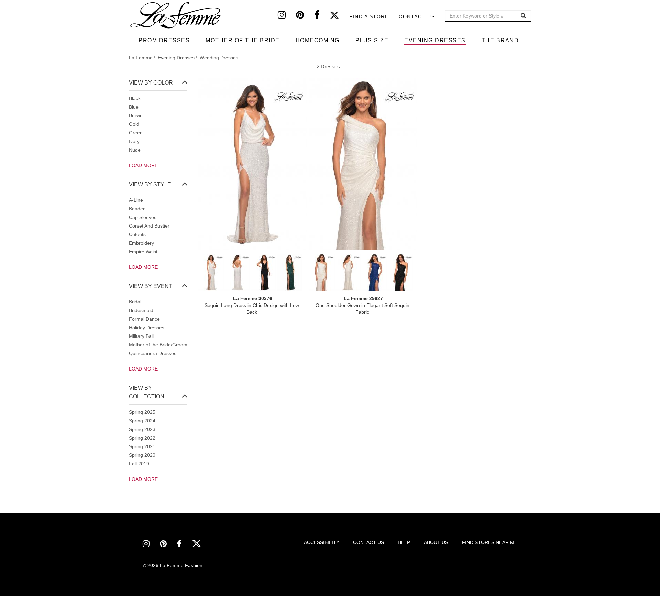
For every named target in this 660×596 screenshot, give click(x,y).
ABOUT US (436, 542)
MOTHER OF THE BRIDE (243, 40)
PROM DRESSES (164, 40)
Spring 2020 (142, 455)
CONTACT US (368, 542)
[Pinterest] (305, 16)
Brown (136, 115)
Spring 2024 (142, 420)
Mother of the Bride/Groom (158, 344)
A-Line (136, 200)
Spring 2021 (142, 446)
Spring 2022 (142, 438)
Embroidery (141, 243)
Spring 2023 (142, 429)
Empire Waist (143, 251)
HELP (404, 542)
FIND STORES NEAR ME (489, 542)
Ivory (134, 141)
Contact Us (417, 16)
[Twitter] (339, 16)
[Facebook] (322, 16)
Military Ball (141, 336)
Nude (135, 150)
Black (135, 98)
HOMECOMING (318, 40)
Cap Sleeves (142, 217)
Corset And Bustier (149, 226)
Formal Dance (144, 319)
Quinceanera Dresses (152, 353)
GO (523, 16)
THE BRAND (500, 40)
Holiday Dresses (146, 327)
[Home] (176, 15)
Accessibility (321, 542)
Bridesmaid (141, 310)
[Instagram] (287, 16)
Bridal (135, 302)
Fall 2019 (139, 463)
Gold (134, 124)
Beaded (137, 208)
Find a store (368, 16)
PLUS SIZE (372, 40)
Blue (134, 107)
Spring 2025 (142, 412)
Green (136, 132)
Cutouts (137, 234)
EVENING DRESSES (435, 40)
